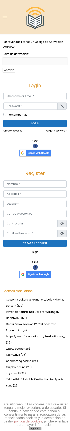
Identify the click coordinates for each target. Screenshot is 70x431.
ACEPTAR (35, 429)
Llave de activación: (16, 54)
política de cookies (28, 421)
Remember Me (17, 115)
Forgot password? (56, 130)
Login (35, 123)
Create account (12, 130)
